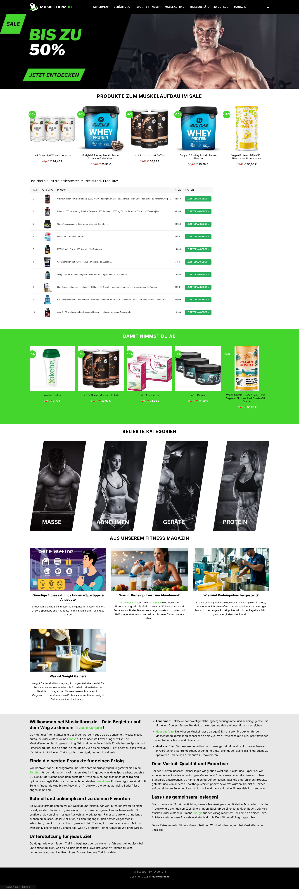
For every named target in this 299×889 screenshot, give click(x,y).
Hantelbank (103, 781)
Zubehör (35, 772)
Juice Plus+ (222, 6)
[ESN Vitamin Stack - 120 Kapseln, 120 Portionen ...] (47, 249)
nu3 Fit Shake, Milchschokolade (101, 395)
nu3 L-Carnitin (198, 395)
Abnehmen (100, 6)
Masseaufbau (175, 6)
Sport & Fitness (147, 6)
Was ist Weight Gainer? (68, 676)
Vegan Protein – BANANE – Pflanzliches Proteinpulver (246, 157)
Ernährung (122, 6)
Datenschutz (157, 872)
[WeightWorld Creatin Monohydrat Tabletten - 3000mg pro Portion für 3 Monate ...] (47, 274)
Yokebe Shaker (52, 395)
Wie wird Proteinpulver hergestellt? (231, 595)
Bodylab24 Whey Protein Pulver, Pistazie (198, 157)
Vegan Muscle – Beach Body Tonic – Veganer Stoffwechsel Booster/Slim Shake (246, 398)
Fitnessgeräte (199, 6)
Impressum (140, 872)
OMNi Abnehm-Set (149, 395)
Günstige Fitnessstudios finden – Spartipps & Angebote (68, 597)
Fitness (71, 739)
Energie (197, 813)
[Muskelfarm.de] (51, 7)
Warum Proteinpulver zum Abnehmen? (149, 595)
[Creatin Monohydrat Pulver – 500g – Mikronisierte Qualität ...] (47, 262)
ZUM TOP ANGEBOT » (198, 199)
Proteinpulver (128, 602)
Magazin (240, 6)
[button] (268, 7)
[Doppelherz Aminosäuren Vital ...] (47, 237)
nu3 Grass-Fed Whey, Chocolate (52, 155)
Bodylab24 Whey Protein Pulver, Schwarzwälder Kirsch (100, 157)
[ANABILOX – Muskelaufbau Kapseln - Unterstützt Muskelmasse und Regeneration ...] (47, 312)
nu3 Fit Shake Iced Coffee (149, 155)
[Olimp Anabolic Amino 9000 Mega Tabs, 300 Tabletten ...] (47, 224)
